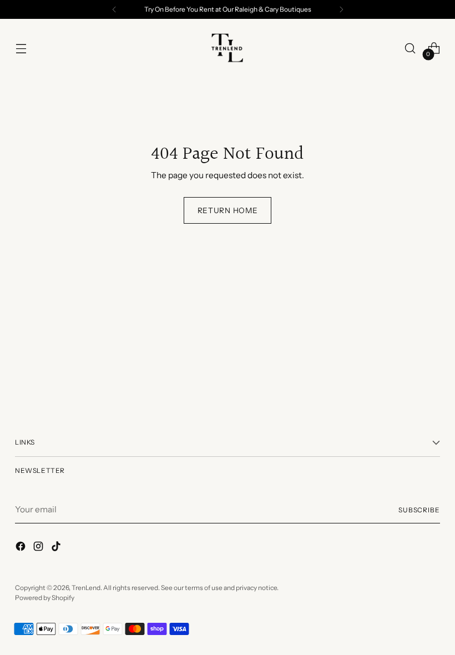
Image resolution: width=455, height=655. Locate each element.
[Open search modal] (410, 48)
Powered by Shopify (44, 597)
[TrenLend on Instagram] (39, 548)
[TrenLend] (227, 48)
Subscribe (419, 510)
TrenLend (86, 587)
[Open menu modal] (20, 48)
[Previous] (114, 9)
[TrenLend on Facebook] (21, 548)
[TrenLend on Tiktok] (57, 548)
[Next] (341, 9)
